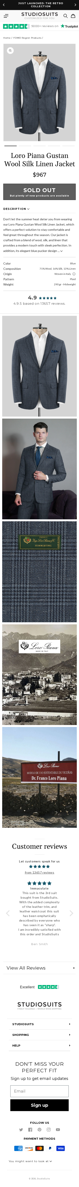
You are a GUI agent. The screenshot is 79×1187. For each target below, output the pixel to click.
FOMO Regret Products (27, 37)
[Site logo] (39, 1006)
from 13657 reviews (39, 872)
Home (7, 37)
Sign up (39, 1105)
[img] (39, 866)
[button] (6, 16)
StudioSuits (43, 1179)
